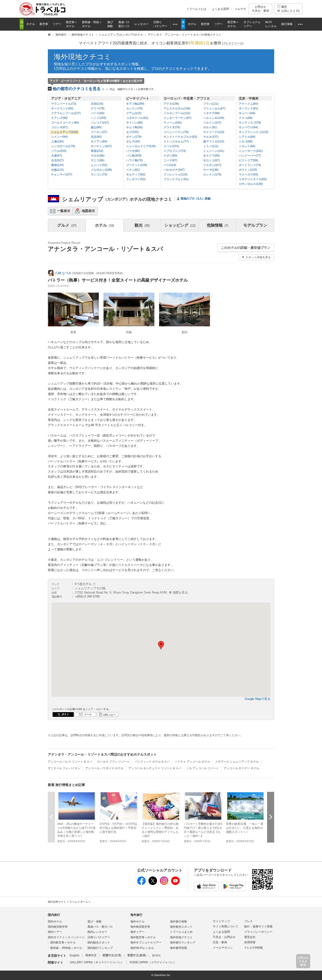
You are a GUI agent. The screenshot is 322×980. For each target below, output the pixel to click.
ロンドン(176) (212, 174)
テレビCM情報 (253, 947)
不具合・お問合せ (224, 937)
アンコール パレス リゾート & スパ (70, 761)
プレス (248, 921)
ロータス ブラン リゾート (113, 761)
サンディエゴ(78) (250, 122)
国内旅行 (54, 915)
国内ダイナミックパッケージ (66, 937)
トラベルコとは (196, 9)
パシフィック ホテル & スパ (152, 761)
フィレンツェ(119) (175, 174)
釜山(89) (96, 127)
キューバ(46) (247, 113)
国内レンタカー (97, 932)
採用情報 (250, 942)
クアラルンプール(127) (66, 113)
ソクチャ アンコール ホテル (192, 761)
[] (232, 43)
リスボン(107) (212, 165)
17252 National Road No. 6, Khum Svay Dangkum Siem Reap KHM (131, 592)
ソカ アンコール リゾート (202, 768)
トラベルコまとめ (181, 932)
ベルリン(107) (212, 122)
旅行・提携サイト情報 (258, 926)
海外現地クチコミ (82, 57)
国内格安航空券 (58, 926)
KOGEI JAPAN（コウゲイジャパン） (153, 962)
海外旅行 (136, 915)
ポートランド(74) (250, 165)
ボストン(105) (248, 169)
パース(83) (97, 113)
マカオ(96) (97, 155)
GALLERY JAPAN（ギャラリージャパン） (97, 962)
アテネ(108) (171, 103)
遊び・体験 (94, 921)
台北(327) (57, 160)
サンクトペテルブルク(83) (180, 136)
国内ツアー (55, 932)
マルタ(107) (211, 136)
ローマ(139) (211, 169)
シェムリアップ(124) (64, 132)
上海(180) (57, 141)
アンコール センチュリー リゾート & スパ (154, 768)
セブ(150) (132, 132)
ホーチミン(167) (101, 146)
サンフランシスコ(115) (253, 132)
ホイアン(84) (99, 141)
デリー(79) (97, 108)
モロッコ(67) (211, 160)
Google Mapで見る (257, 699)
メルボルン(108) (101, 169)
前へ (51, 817)
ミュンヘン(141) (213, 151)
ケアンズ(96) (59, 118)
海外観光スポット (181, 926)
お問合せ (260, 8)
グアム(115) (133, 113)
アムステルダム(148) (177, 108)
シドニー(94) (59, 136)
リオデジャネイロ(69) (253, 179)
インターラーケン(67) (177, 118)
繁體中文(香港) (136, 955)
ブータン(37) (99, 132)
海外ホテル (137, 921)
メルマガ (240, 9)
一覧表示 (63, 211)
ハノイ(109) (98, 118)
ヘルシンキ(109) (213, 118)
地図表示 (88, 211)
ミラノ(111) (210, 146)
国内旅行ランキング (100, 948)
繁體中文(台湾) (112, 955)
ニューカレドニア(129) (141, 146)
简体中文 (91, 955)
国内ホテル (55, 921)
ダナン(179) (133, 136)
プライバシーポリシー (258, 932)
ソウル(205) (58, 151)
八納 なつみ (63, 273)
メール (88, 714)
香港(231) (97, 151)
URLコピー (109, 714)
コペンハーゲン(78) (176, 132)
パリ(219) (170, 165)
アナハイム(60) (248, 103)
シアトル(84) (247, 136)
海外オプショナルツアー (145, 942)
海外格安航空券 (140, 926)
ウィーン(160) (173, 122)
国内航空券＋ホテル (63, 942)
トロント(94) (247, 146)
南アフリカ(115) (213, 141)
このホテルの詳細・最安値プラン (245, 247)
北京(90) (96, 136)
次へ (271, 817)
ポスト (65, 714)
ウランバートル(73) (63, 103)
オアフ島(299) (135, 103)
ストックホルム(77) (176, 141)
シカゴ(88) (245, 141)
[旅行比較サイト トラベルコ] (49, 35)
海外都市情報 (178, 948)
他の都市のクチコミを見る (104, 89)
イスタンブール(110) (177, 113)
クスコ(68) (245, 118)
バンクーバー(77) (250, 155)
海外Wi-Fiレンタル (142, 948)
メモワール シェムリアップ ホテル (237, 761)
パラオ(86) (133, 151)
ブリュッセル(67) (214, 108)
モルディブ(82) (135, 174)
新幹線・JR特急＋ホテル (66, 948)
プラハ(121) (211, 103)
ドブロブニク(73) (175, 151)
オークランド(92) (62, 108)
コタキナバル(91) (137, 118)
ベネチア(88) (211, 113)
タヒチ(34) (133, 141)
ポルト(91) (210, 127)
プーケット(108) (136, 165)
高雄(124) (57, 165)
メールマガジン (223, 947)
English (74, 955)
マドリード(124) (213, 132)
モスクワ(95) (211, 155)
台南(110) (57, 169)
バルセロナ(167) (174, 169)
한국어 (156, 955)
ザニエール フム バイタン (64, 768)
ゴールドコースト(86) (65, 122)
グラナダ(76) (172, 127)
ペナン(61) (133, 169)
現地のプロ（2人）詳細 (196, 198)
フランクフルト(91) (176, 179)
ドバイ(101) (171, 146)
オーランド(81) (248, 108)
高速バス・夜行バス (100, 926)
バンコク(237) (100, 122)
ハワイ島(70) (134, 160)
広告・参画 (220, 942)
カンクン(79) (134, 108)
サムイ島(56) (134, 127)
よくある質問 (220, 9)
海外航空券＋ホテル (143, 937)
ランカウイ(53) (135, 179)
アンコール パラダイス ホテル (104, 768)
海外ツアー (137, 932)
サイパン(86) (134, 122)
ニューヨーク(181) (251, 151)
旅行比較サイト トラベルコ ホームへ (69, 901)
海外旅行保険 (178, 921)
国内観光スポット (98, 942)
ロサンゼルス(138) (251, 184)
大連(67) (56, 155)
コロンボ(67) (59, 127)
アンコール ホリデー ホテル (241, 768)
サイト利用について (225, 926)
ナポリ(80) (170, 155)
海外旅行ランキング (182, 942)
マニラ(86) (97, 160)
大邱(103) (97, 103)
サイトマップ (221, 921)
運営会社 (250, 937)
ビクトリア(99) (248, 160)
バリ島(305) (133, 155)
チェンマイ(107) (61, 174)
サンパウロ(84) (248, 127)
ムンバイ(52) (99, 165)
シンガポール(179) (63, 146)
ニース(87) (170, 160)
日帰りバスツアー (98, 937)
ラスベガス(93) (248, 174)
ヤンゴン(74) (99, 174)
